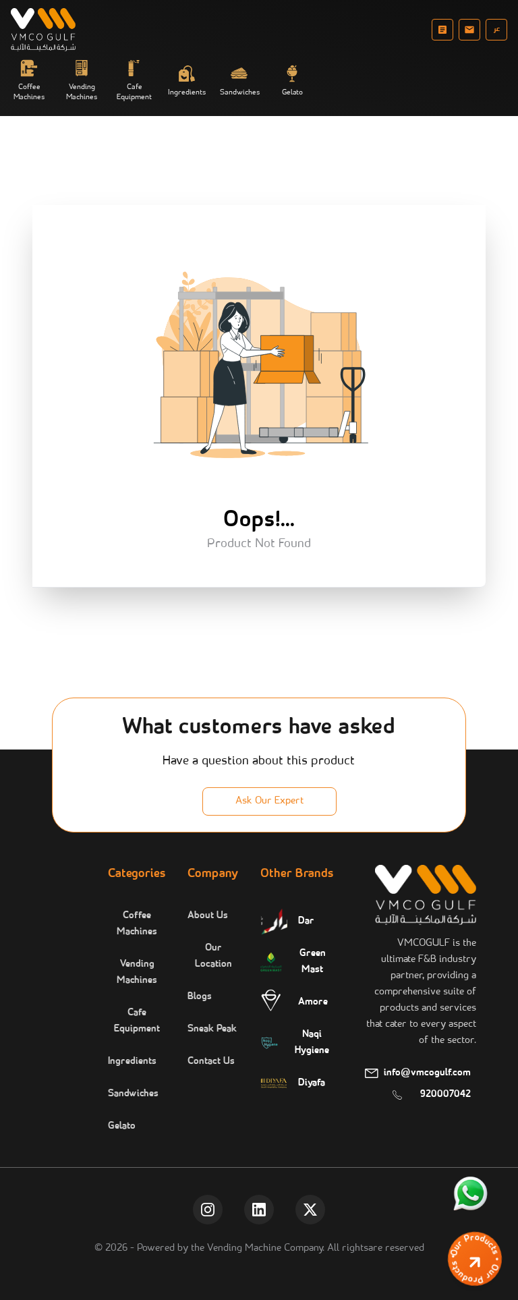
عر (497, 29)
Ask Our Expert (269, 801)
